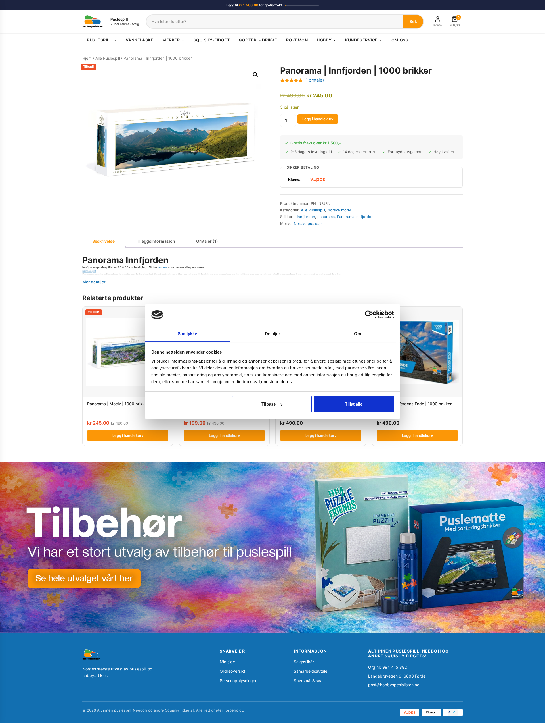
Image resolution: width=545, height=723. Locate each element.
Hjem (87, 58)
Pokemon (297, 40)
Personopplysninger (238, 680)
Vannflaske (140, 40)
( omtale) (314, 80)
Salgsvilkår (304, 661)
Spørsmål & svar (309, 680)
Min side (227, 661)
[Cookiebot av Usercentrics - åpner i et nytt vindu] (369, 314)
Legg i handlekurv (317, 119)
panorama (326, 216)
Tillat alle (353, 404)
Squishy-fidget (212, 40)
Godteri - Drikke (258, 40)
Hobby (324, 40)
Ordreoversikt (232, 671)
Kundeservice (361, 40)
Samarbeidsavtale (310, 671)
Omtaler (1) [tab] (207, 241)
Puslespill (99, 40)
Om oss (399, 40)
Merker (171, 40)
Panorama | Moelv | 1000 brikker (117, 403)
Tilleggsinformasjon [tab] (155, 241)
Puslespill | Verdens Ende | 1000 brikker (414, 403)
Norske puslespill (309, 223)
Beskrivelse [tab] (103, 241)
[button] (255, 75)
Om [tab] (357, 333)
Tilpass (268, 404)
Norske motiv (339, 210)
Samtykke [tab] (187, 333)
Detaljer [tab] (272, 333)
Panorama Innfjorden (355, 216)
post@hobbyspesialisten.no (393, 684)
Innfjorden (306, 216)
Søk (413, 21)
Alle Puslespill (107, 58)
